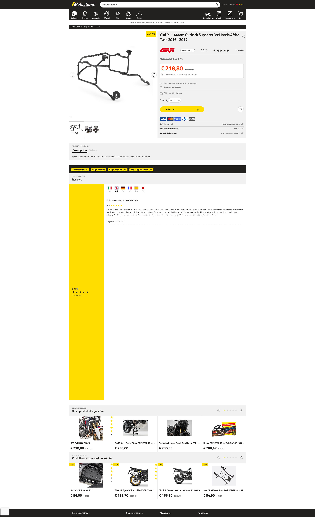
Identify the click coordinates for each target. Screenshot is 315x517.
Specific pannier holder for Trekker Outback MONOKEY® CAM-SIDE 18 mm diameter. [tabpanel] (111, 156)
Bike (117, 18)
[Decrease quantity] (171, 100)
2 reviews (239, 50)
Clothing (85, 18)
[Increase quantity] (179, 100)
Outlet (139, 18)
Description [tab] (79, 150)
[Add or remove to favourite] (241, 109)
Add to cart (170, 109)
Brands (128, 18)
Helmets (74, 18)
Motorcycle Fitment (169, 59)
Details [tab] (93, 150)
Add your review (186, 50)
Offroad (107, 18)
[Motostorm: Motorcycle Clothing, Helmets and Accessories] (84, 4)
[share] (244, 35)
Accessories (96, 18)
